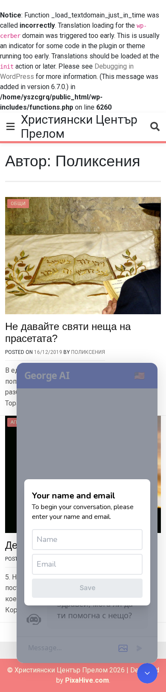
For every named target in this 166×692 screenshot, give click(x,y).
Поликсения (88, 352)
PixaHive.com (87, 680)
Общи (18, 203)
